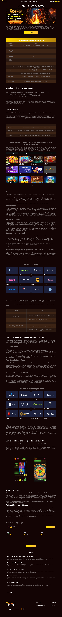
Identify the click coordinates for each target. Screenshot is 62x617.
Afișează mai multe (31, 545)
